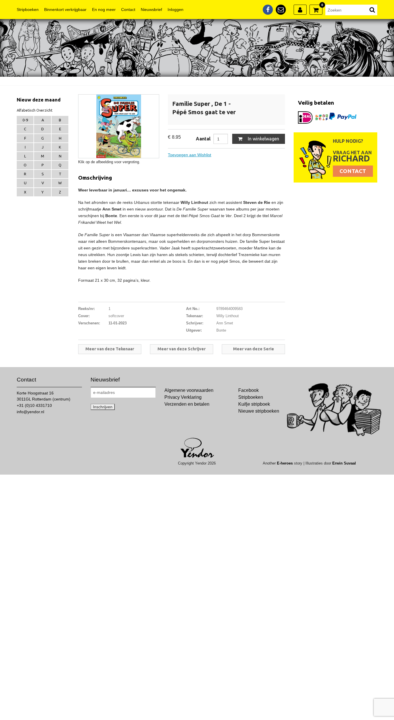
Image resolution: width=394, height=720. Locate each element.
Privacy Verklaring (183, 397)
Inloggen (175, 9)
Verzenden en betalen (186, 404)
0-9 (25, 120)
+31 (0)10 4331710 (34, 405)
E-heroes (285, 463)
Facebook (248, 390)
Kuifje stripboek (254, 404)
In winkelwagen (263, 138)
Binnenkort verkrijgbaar (65, 9)
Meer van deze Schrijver (181, 349)
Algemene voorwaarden (188, 390)
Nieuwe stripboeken (258, 411)
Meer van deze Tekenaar (109, 349)
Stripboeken (28, 9)
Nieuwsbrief (151, 9)
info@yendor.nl (30, 411)
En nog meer (104, 9)
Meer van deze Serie (253, 349)
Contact (128, 9)
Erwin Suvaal (344, 463)
